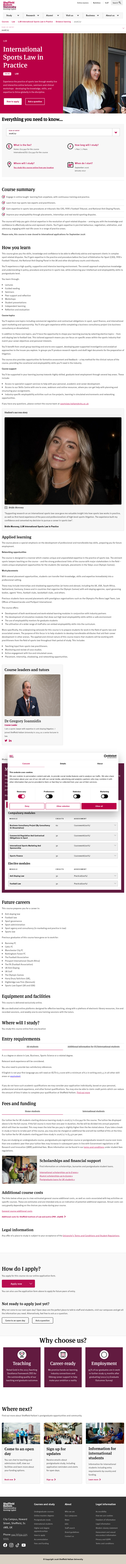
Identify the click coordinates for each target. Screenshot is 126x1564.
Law (17, 73)
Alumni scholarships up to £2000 (56, 1175)
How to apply (13, 101)
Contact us (69, 1536)
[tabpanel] (63, 848)
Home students (32, 1111)
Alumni (49, 15)
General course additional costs (17, 1211)
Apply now (16, 1283)
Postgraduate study (42, 1519)
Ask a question (35, 101)
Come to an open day (15, 1320)
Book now (9, 1479)
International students (94, 1111)
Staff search (70, 1527)
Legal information (103, 1523)
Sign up (50, 1479)
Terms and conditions (105, 1543)
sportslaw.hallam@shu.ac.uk (74, 403)
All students (32, 1046)
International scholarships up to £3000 (59, 1172)
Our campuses (71, 1515)
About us (110, 15)
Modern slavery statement (107, 1527)
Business (90, 15)
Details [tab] (63, 763)
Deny (27, 806)
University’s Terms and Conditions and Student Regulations (91, 1235)
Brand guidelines (72, 1532)
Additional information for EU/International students (94, 1046)
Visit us (69, 15)
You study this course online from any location (34, 167)
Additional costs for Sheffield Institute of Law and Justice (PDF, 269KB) (32, 1216)
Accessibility (101, 1511)
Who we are (70, 1511)
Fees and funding (41, 1543)
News (67, 1519)
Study (9, 15)
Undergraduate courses (44, 1511)
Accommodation (41, 1539)
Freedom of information (106, 1519)
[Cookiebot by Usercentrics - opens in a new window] (106, 756)
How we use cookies (104, 1515)
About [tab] (100, 763)
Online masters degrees (44, 1515)
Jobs (67, 1523)
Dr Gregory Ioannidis (23, 720)
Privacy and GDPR (103, 1539)
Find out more (83, 1092)
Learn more (93, 1479)
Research (30, 15)
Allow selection (63, 806)
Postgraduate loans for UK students (57, 1179)
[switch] (49, 796)
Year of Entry (14, 130)
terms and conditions (94, 1147)
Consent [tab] (26, 763)
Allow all (99, 806)
